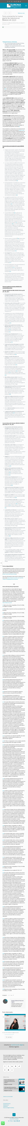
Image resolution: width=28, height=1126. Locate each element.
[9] (18, 238)
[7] (16, 222)
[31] (10, 505)
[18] (15, 354)
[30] (16, 503)
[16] (9, 331)
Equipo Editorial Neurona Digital (16, 22)
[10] (15, 250)
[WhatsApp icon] (7, 1)
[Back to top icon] (14, 1114)
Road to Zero (21, 130)
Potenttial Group (6, 1103)
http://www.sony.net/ (7, 602)
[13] (10, 271)
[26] (10, 472)
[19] (16, 364)
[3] (17, 180)
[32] (5, 507)
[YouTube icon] (13, 1)
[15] (10, 329)
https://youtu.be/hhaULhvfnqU (9, 574)
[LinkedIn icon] (15, 1)
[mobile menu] (26, 5)
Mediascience (6, 1105)
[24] (14, 412)
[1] (5, 88)
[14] (10, 323)
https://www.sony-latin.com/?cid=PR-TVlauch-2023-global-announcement (13, 578)
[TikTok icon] (20, 1)
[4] (17, 195)
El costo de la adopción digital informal (10, 1032)
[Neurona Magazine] (14, 5)
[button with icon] (4, 1066)
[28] (12, 485)
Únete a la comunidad (8, 1096)
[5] (11, 204)
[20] (16, 371)
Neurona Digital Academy (8, 1107)
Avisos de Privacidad (14, 1119)
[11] (10, 262)
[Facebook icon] (9, 1)
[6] (14, 212)
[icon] (18, 1)
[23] (10, 394)
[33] (10, 536)
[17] (12, 342)
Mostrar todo (22, 13)
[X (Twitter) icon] (11, 1)
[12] (13, 267)
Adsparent (5, 1106)
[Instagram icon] (16, 1)
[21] (10, 372)
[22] (5, 375)
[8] (12, 223)
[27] (9, 475)
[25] (10, 466)
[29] (16, 497)
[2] (19, 126)
